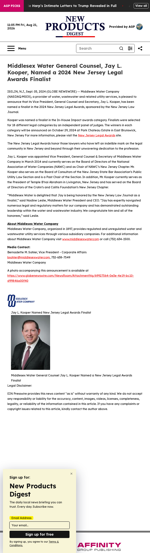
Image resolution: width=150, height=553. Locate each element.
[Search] (121, 48)
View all (141, 5)
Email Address (21, 518)
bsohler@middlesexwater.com (28, 257)
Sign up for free (39, 534)
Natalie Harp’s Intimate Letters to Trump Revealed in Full (67, 6)
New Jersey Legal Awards (96, 135)
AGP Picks (12, 6)
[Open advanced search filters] (130, 48)
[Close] (71, 473)
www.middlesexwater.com (80, 239)
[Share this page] (140, 48)
